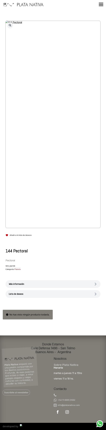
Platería (17, 269)
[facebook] (58, 412)
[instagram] (67, 412)
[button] (10, 25)
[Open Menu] (101, 4)
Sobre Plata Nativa (66, 364)
